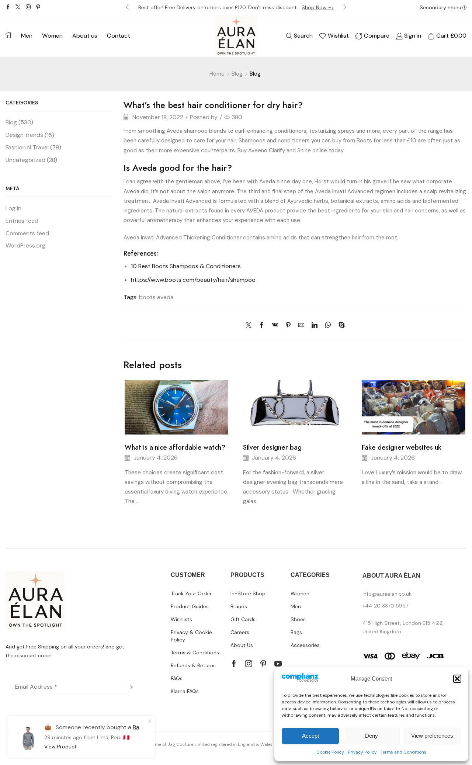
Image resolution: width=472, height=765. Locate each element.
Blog (237, 73)
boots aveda (156, 297)
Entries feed (22, 221)
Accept (310, 736)
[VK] (275, 325)
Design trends (24, 135)
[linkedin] (314, 325)
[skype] (340, 325)
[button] (457, 678)
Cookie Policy (330, 752)
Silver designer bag (272, 447)
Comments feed (27, 233)
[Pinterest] (38, 7)
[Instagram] (28, 7)
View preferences (432, 736)
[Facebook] (8, 7)
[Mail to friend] (301, 325)
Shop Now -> (318, 7)
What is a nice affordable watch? (175, 447)
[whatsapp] (328, 325)
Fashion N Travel (27, 147)
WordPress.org (25, 245)
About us (84, 35)
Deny (371, 736)
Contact (118, 35)
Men (26, 35)
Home (217, 73)
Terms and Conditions (403, 752)
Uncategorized (25, 160)
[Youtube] (278, 663)
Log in (13, 208)
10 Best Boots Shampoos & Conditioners (186, 266)
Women (52, 35)
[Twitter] (17, 7)
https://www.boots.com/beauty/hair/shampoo (193, 280)
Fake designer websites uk (401, 447)
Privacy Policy (362, 752)
